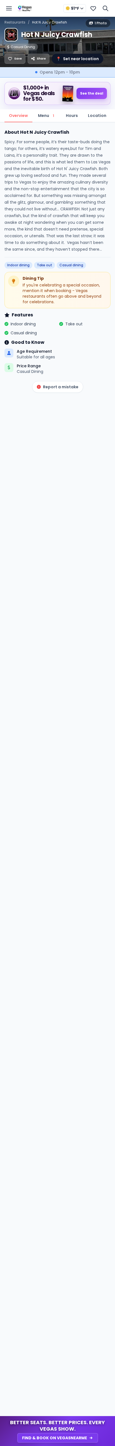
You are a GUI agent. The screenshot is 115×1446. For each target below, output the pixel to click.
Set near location (77, 59)
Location (97, 115)
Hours (72, 115)
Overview (18, 115)
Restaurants (14, 22)
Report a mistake (60, 387)
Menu (46, 115)
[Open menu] (9, 8)
